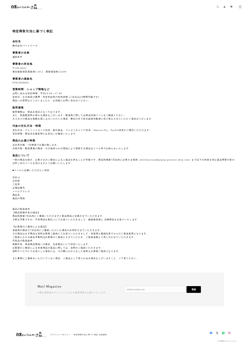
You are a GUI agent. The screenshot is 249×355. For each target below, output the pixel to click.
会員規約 (103, 335)
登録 (194, 289)
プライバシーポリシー (60, 335)
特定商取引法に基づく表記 (86, 335)
